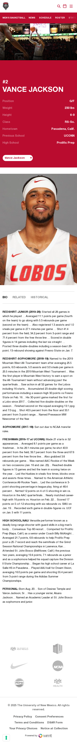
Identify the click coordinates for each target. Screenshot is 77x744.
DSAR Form (55, 722)
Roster (60, 18)
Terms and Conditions (29, 722)
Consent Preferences (49, 716)
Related (19, 297)
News (32, 18)
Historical (39, 297)
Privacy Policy (22, 716)
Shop (53, 6)
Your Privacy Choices (23, 728)
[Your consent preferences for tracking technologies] (6, 737)
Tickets (46, 6)
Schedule (45, 18)
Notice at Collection (54, 728)
